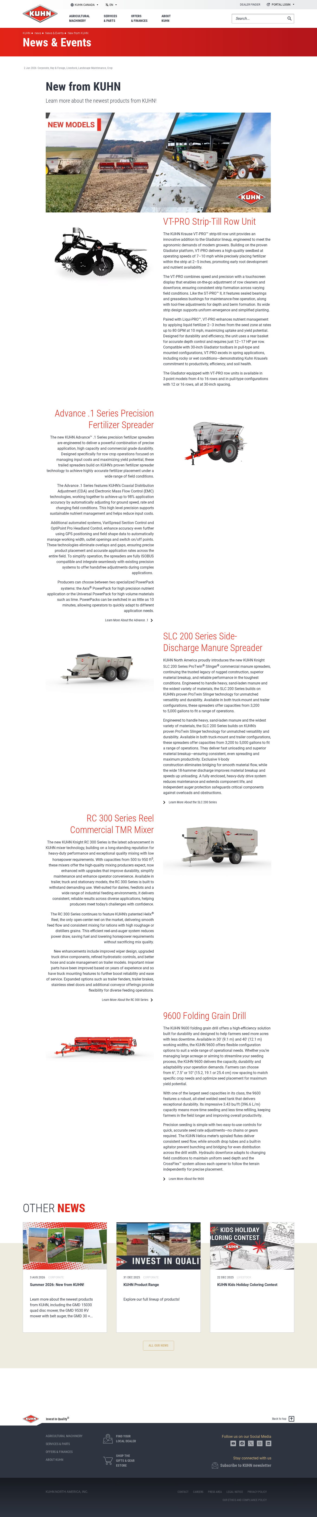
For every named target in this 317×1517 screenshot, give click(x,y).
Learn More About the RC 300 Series (125, 1000)
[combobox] (110, 5)
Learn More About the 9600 (186, 1179)
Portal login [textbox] (281, 4)
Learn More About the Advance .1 (126, 620)
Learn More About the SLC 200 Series (193, 802)
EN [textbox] (111, 5)
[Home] (40, 14)
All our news (158, 1345)
